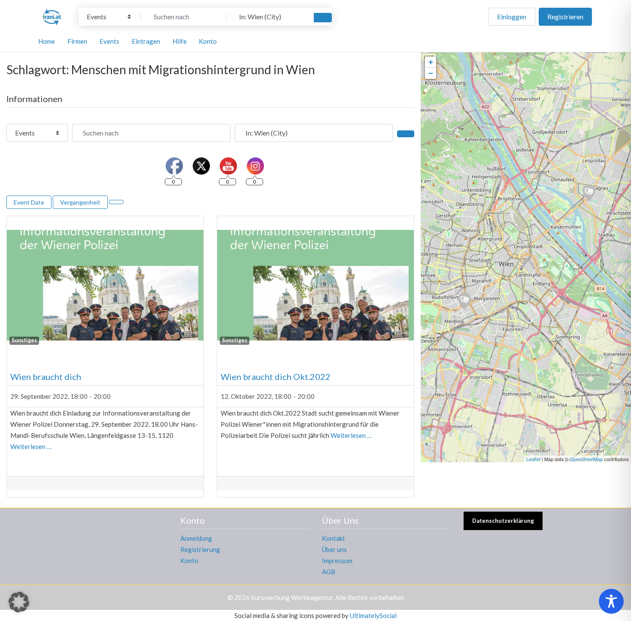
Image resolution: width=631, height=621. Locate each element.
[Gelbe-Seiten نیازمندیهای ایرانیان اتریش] (52, 15)
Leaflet (533, 458)
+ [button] (430, 61)
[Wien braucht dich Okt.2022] (588, 192)
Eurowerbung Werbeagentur (292, 597)
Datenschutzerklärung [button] (503, 520)
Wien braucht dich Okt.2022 (276, 376)
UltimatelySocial (373, 615)
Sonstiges (24, 340)
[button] (19, 602)
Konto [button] (208, 41)
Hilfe (180, 41)
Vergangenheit (80, 202)
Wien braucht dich (45, 376)
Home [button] (46, 41)
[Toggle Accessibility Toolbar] (611, 601)
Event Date (29, 202)
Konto (189, 560)
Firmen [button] (77, 41)
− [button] (430, 73)
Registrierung (200, 549)
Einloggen (511, 16)
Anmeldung (196, 538)
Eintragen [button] (146, 41)
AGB (328, 572)
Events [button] (109, 41)
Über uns (334, 549)
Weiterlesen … (31, 446)
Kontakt (333, 538)
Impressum (337, 560)
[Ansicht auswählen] (116, 202)
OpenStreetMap (586, 458)
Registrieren (565, 16)
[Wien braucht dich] (464, 300)
